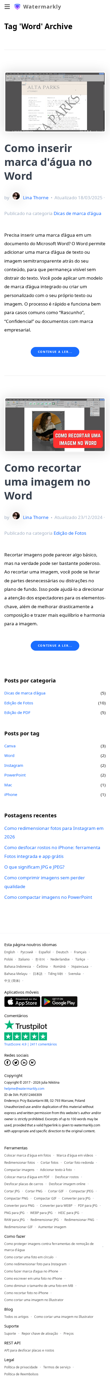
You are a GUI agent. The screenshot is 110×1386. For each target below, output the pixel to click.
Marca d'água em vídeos (75, 1155)
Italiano (24, 959)
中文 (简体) (12, 980)
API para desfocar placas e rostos (29, 1350)
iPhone (10, 794)
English (9, 952)
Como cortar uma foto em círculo (28, 1257)
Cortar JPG (12, 1191)
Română (59, 966)
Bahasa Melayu (15, 973)
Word (9, 755)
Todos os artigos (16, 1316)
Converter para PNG (19, 1205)
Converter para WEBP (56, 1205)
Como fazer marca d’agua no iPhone (31, 1271)
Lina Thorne (36, 197)
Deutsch (62, 952)
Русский (27, 952)
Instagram (13, 765)
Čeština (42, 966)
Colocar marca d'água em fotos (27, 1155)
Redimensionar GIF (18, 1227)
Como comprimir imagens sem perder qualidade (44, 881)
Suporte (10, 1333)
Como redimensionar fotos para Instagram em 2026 (54, 832)
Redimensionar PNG (79, 1219)
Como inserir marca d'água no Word (48, 161)
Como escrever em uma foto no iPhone (33, 1278)
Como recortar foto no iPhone (26, 1293)
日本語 (37, 973)
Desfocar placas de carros (23, 1184)
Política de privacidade (21, 1367)
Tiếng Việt (55, 973)
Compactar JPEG (81, 1191)
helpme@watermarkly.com (24, 1088)
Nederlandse (60, 959)
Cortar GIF (56, 1191)
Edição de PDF (17, 712)
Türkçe (80, 959)
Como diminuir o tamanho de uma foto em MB (38, 1285)
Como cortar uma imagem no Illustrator (34, 1300)
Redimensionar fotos (19, 1162)
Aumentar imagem (52, 1227)
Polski (8, 959)
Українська (79, 966)
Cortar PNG (33, 1191)
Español (44, 952)
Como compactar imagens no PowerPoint (48, 897)
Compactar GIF (45, 1198)
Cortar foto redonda (79, 1162)
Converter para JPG (76, 1198)
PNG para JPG (14, 1213)
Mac (8, 784)
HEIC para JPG (68, 1213)
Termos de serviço (56, 1367)
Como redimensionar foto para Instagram (35, 1264)
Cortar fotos (49, 1162)
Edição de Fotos (70, 533)
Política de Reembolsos (21, 1374)
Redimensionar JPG (44, 1219)
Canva (9, 745)
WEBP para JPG (41, 1213)
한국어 (40, 959)
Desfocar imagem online (67, 1184)
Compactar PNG (16, 1198)
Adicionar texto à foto (56, 1170)
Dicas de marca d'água (77, 213)
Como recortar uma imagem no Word (47, 481)
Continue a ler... (55, 352)
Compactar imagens (19, 1170)
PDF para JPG (87, 1205)
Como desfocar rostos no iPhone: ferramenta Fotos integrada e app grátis (52, 851)
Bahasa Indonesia (17, 966)
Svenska (74, 973)
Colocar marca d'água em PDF (26, 1177)
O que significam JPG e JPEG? (34, 867)
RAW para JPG (14, 1219)
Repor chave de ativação (40, 1333)
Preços (69, 1333)
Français (80, 952)
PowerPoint (15, 775)
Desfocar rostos (67, 1177)
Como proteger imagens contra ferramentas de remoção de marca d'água (49, 1246)
